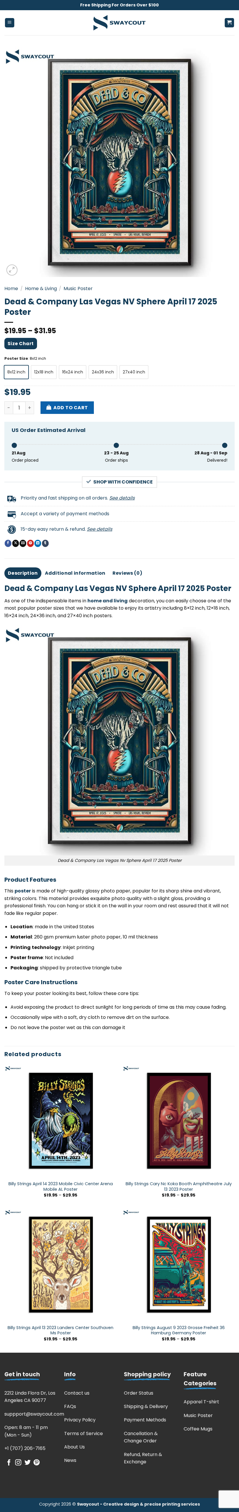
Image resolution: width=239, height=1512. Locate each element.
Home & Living (41, 288)
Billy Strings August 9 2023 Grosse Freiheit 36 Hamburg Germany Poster (179, 1330)
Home (11, 288)
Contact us (76, 1393)
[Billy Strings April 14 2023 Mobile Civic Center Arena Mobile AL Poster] (60, 1121)
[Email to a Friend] (23, 543)
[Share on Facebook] (8, 543)
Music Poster (78, 288)
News (70, 1460)
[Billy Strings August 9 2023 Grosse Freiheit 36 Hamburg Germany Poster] (178, 1265)
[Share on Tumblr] (45, 543)
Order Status (138, 1393)
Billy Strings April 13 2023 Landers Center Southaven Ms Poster (60, 1330)
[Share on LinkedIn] (37, 543)
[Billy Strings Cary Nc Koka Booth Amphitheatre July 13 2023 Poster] (178, 1121)
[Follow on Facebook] (9, 1463)
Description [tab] (23, 573)
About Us (74, 1447)
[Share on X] (15, 543)
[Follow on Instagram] (18, 1463)
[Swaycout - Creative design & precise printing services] (119, 23)
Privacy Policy (80, 1419)
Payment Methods (145, 1419)
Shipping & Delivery (146, 1406)
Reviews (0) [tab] (128, 573)
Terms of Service (83, 1433)
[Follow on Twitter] (27, 1463)
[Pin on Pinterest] (30, 543)
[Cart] (229, 23)
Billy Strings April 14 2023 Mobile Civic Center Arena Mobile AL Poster (60, 1186)
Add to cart (70, 407)
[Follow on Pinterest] (37, 1463)
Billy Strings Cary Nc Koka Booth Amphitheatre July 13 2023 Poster (179, 1186)
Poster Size (16, 359)
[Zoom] (12, 270)
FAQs (70, 1406)
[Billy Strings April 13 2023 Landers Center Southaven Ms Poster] (60, 1265)
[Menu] (10, 23)
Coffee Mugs (198, 1428)
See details (122, 498)
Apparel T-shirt (201, 1401)
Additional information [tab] (75, 573)
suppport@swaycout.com (34, 1414)
